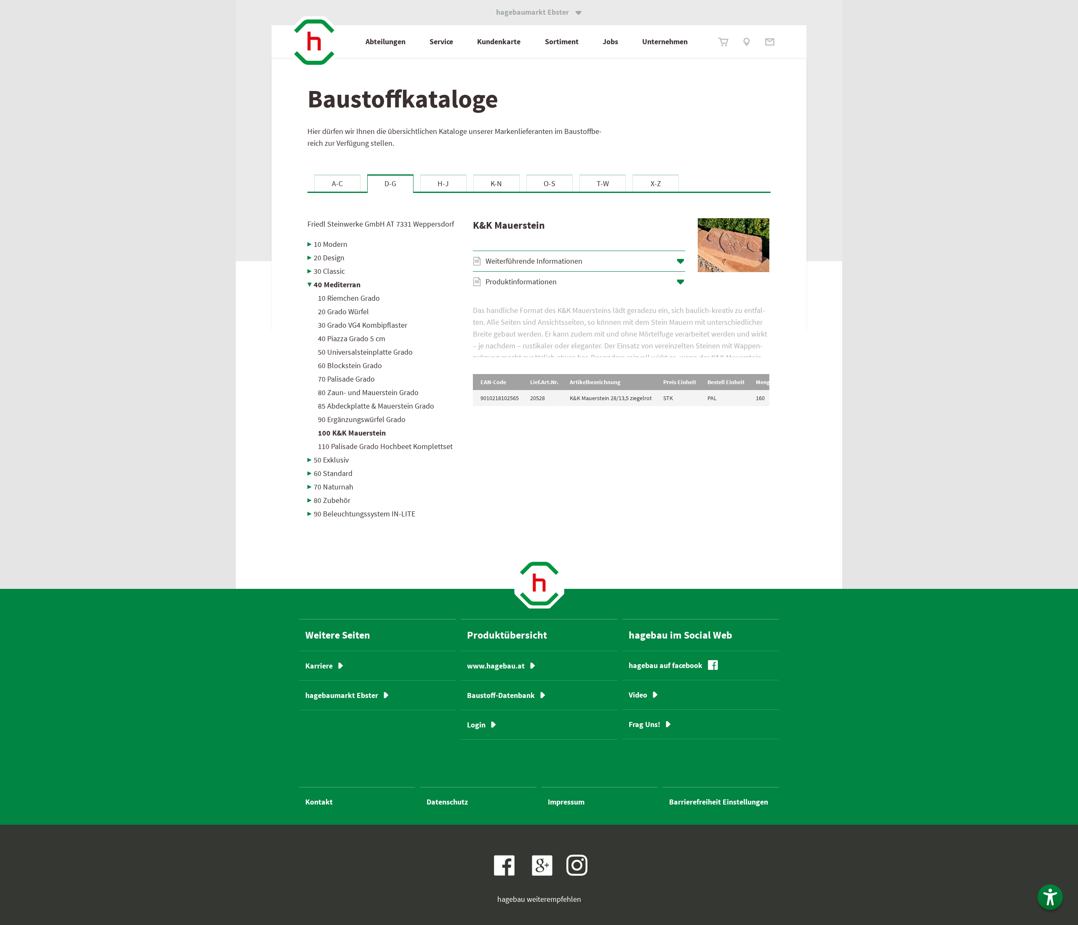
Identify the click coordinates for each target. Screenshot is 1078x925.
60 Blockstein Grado (350, 365)
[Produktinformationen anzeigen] (621, 331)
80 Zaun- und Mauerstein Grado (368, 392)
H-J (443, 183)
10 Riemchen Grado (349, 298)
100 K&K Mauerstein (352, 433)
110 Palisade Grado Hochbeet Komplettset (385, 446)
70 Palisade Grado (346, 379)
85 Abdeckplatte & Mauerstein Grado (376, 406)
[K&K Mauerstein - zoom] (733, 245)
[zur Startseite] (314, 42)
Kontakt (319, 802)
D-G (390, 183)
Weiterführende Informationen (534, 261)
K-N (496, 183)
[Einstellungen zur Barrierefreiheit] (1050, 897)
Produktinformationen (521, 281)
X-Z (656, 183)
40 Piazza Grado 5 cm (351, 338)
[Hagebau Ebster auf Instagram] (576, 865)
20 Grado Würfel (343, 311)
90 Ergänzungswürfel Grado (362, 419)
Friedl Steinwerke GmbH (380, 224)
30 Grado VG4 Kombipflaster (362, 325)
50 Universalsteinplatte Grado (365, 352)
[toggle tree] (383, 244)
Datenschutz (447, 802)
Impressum (566, 802)
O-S (549, 183)
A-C (337, 183)
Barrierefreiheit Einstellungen (718, 802)
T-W (603, 183)
